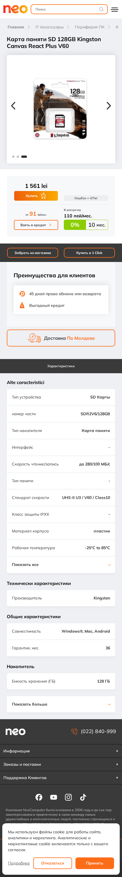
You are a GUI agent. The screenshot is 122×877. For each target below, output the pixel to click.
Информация (16, 751)
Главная (16, 27)
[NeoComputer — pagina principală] (16, 731)
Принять (94, 863)
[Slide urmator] (109, 106)
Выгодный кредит (47, 305)
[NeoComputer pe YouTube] (53, 797)
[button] (13, 156)
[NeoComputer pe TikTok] (83, 797)
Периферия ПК (89, 27)
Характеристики (61, 366)
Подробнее (19, 863)
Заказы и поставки (22, 764)
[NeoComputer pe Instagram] (68, 797)
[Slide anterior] (13, 106)
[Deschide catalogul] (115, 9)
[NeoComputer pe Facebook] (38, 797)
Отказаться (52, 863)
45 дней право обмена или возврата (65, 293)
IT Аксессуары (49, 27)
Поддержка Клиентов (25, 778)
